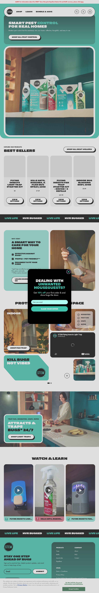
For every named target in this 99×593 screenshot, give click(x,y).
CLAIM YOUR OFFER (49, 309)
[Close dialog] (68, 272)
